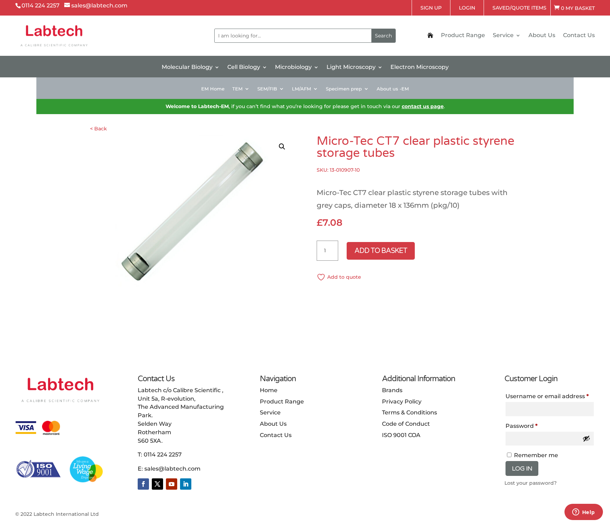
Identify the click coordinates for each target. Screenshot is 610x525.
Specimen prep (344, 89)
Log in (522, 468)
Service (503, 36)
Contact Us (579, 36)
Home (268, 390)
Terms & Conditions (409, 412)
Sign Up (431, 8)
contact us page (423, 106)
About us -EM (393, 89)
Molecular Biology (187, 67)
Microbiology (293, 67)
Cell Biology (243, 67)
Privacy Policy (401, 401)
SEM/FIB (267, 89)
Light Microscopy (351, 67)
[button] (282, 146)
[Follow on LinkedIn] (185, 484)
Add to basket (380, 251)
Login (467, 8)
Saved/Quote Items (519, 8)
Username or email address (547, 396)
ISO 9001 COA (401, 435)
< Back (98, 128)
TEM (237, 89)
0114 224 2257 (163, 454)
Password (522, 426)
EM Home (213, 89)
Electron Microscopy (419, 67)
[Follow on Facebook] (143, 484)
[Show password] (586, 438)
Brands (392, 390)
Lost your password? (530, 483)
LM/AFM (301, 89)
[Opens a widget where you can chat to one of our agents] (583, 512)
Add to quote (344, 277)
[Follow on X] (157, 484)
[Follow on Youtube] (171, 484)
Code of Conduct (406, 423)
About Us (541, 36)
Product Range (463, 36)
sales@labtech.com (172, 468)
